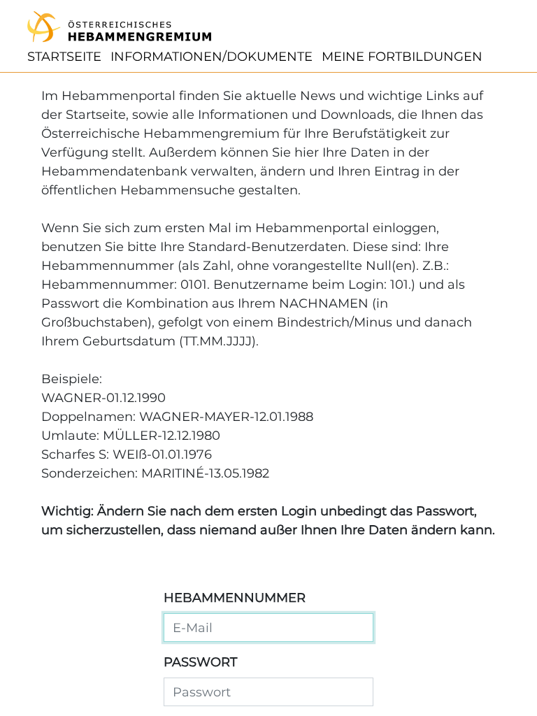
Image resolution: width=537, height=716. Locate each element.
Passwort (200, 662)
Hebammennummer (235, 598)
